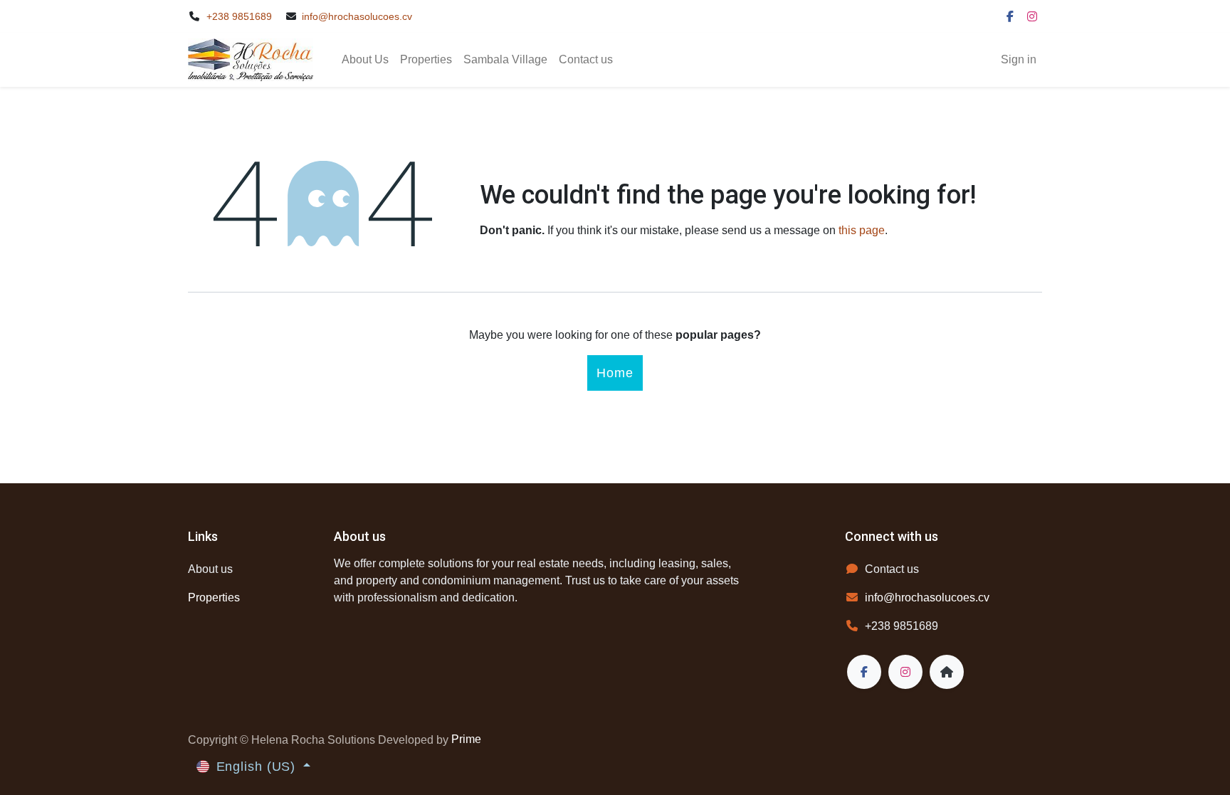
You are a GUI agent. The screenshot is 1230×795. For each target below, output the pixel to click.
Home (615, 373)
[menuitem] (365, 60)
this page (862, 230)
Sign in (1018, 59)
